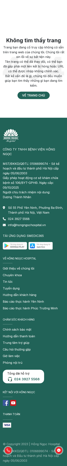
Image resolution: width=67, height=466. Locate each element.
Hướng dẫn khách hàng (19, 295)
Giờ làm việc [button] (11, 356)
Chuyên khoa (12, 275)
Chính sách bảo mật (17, 329)
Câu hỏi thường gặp (17, 349)
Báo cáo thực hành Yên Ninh (23, 301)
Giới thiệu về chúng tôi (18, 268)
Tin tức (8, 281)
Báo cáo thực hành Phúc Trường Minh (30, 308)
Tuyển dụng (11, 288)
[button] (8, 450)
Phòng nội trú (12, 362)
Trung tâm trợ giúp (16, 343)
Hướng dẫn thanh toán (19, 336)
